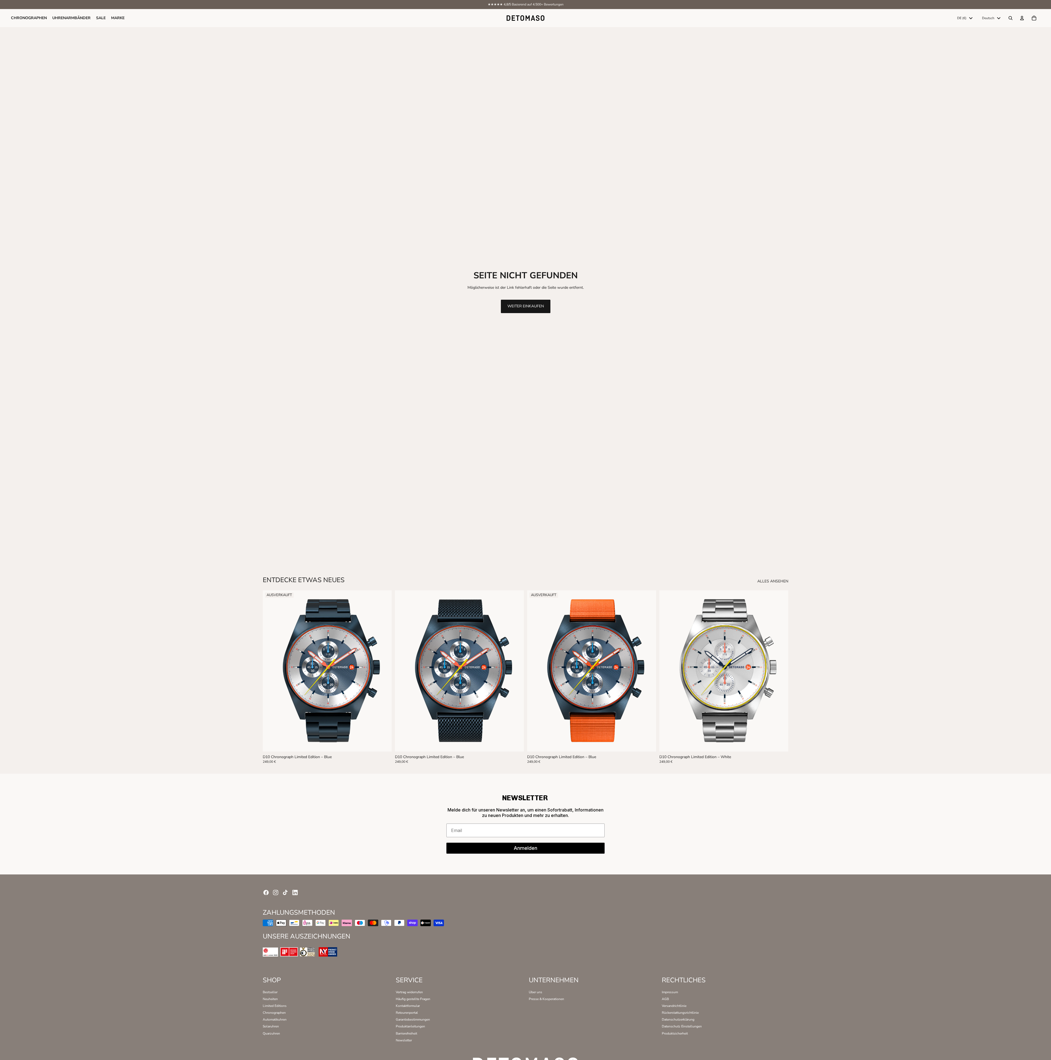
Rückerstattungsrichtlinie (680, 1012)
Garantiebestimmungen (413, 1019)
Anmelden (525, 848)
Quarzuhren (271, 1033)
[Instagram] (275, 892)
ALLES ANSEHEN (772, 581)
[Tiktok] (285, 892)
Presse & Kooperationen (546, 999)
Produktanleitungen (410, 1026)
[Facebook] (266, 892)
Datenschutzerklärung (678, 1019)
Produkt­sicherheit (675, 1033)
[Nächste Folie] (383, 671)
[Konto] (1022, 18)
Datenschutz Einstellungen (682, 1026)
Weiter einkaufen (525, 306)
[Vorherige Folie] (271, 671)
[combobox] (964, 18)
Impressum (670, 992)
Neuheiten (270, 999)
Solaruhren (271, 1026)
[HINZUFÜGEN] (516, 743)
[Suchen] (1010, 18)
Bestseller (270, 992)
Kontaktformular (408, 1006)
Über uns (535, 992)
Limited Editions (275, 1006)
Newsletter (404, 1040)
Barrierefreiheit (406, 1033)
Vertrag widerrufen (409, 992)
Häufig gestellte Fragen (413, 999)
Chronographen (274, 1012)
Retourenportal (407, 1012)
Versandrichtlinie (674, 1006)
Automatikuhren (275, 1019)
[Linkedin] (295, 892)
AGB (665, 999)
